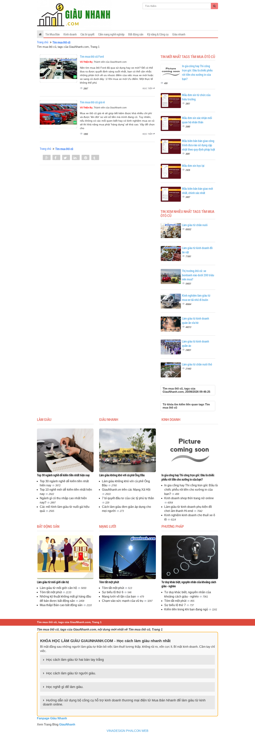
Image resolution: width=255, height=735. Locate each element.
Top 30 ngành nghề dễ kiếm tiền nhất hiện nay (63, 475)
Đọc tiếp (148, 88)
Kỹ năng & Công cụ (158, 34)
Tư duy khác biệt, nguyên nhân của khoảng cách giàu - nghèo (188, 584)
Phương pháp (172, 526)
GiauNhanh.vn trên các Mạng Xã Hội (126, 489)
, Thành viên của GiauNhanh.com (103, 62)
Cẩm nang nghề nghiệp (111, 34)
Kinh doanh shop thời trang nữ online (189, 498)
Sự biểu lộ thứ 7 (175, 605)
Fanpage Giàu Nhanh (52, 718)
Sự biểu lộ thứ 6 (113, 592)
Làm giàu (44, 419)
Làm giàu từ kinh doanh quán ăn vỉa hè (195, 320)
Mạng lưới (107, 526)
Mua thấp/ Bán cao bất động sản (61, 605)
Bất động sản (135, 34)
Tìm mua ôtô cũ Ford (92, 56)
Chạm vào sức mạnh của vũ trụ (123, 600)
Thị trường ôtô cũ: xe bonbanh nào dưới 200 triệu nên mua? (198, 275)
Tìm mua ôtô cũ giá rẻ (92, 102)
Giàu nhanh (178, 34)
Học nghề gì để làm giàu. (64, 687)
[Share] (46, 158)
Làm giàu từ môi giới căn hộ (53, 582)
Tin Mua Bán (52, 34)
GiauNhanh (67, 724)
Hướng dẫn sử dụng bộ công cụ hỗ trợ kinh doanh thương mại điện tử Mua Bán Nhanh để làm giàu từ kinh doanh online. (124, 702)
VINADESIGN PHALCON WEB (127, 730)
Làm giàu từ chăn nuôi (195, 225)
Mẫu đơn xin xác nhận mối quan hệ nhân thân (197, 120)
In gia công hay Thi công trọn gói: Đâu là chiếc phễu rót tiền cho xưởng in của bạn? (197, 72)
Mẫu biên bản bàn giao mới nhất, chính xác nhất (197, 191)
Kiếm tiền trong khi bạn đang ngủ (186, 609)
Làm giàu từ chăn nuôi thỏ (197, 364)
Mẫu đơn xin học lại (193, 166)
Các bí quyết (87, 34)
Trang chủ (42, 42)
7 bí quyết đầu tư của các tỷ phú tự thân (128, 498)
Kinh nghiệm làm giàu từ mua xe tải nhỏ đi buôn (196, 297)
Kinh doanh (70, 34)
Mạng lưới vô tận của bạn (119, 596)
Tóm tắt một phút (51, 592)
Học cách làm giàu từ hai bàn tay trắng (75, 660)
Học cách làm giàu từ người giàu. (71, 673)
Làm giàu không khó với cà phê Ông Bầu (122, 475)
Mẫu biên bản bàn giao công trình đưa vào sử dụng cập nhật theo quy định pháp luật (198, 145)
